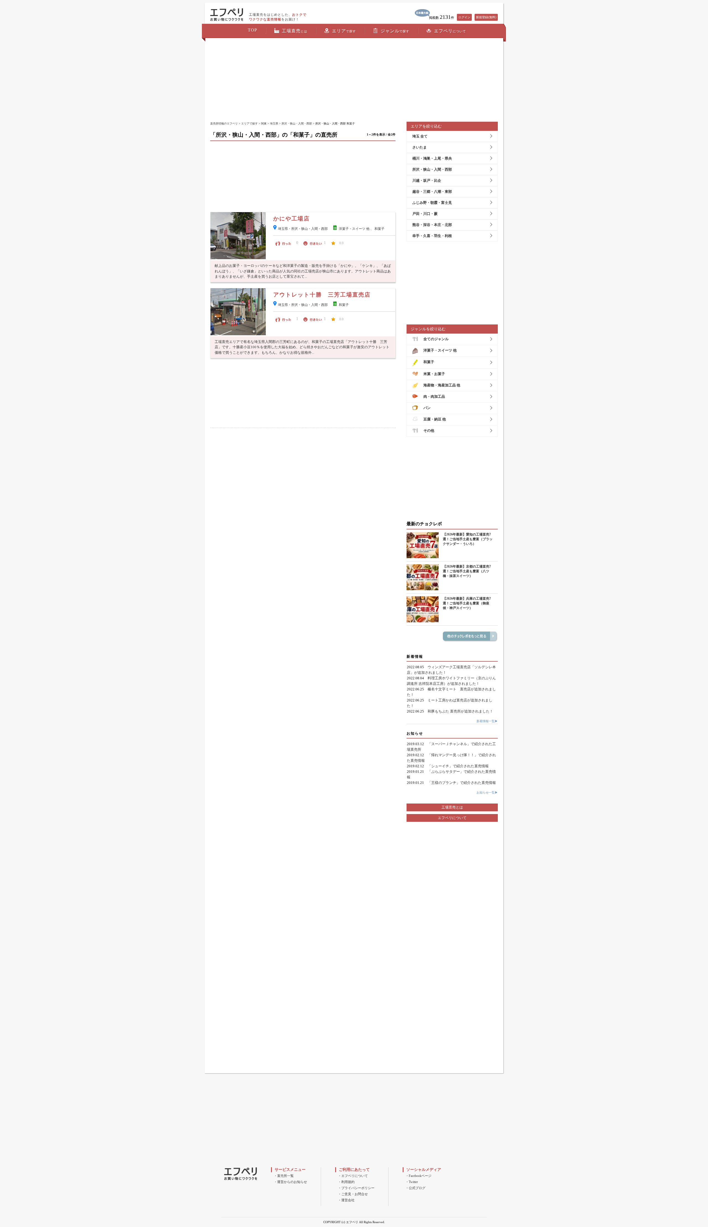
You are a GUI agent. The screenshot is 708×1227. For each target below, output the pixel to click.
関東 (264, 123)
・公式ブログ (415, 1188)
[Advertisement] (354, 80)
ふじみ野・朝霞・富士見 (432, 203)
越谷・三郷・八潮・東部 (432, 191)
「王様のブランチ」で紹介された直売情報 (462, 783)
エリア (344, 30)
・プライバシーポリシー (356, 1188)
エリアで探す (249, 123)
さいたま (419, 147)
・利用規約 (346, 1182)
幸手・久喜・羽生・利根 (432, 236)
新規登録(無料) (486, 17)
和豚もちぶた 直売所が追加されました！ (460, 711)
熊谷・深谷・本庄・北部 (432, 225)
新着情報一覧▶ (487, 721)
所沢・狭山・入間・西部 (297, 123)
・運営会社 (346, 1200)
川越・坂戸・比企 (426, 180)
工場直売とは (452, 807)
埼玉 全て (420, 136)
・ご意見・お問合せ (353, 1194)
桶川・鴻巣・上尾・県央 (432, 158)
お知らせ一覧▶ (487, 792)
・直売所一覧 (284, 1176)
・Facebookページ (418, 1176)
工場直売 (294, 30)
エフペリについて (452, 818)
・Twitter (411, 1182)
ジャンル (395, 30)
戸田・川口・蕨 (425, 214)
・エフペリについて (353, 1176)
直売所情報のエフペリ (224, 123)
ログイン (464, 17)
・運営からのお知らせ (290, 1182)
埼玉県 (274, 123)
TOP (252, 30)
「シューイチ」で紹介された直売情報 (458, 766)
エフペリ (450, 30)
